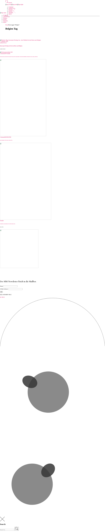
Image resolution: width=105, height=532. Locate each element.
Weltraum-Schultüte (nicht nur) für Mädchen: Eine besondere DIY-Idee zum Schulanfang (19, 56)
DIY (5, 53)
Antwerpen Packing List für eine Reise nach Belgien (11, 45)
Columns (2, 53)
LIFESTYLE (3, 43)
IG (0, 297)
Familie (8, 53)
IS (4, 297)
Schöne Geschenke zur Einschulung (7, 223)
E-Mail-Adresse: (4, 289)
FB (2, 297)
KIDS (5, 137)
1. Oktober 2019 (4, 41)
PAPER (9, 137)
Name (1, 286)
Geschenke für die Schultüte (6, 140)
